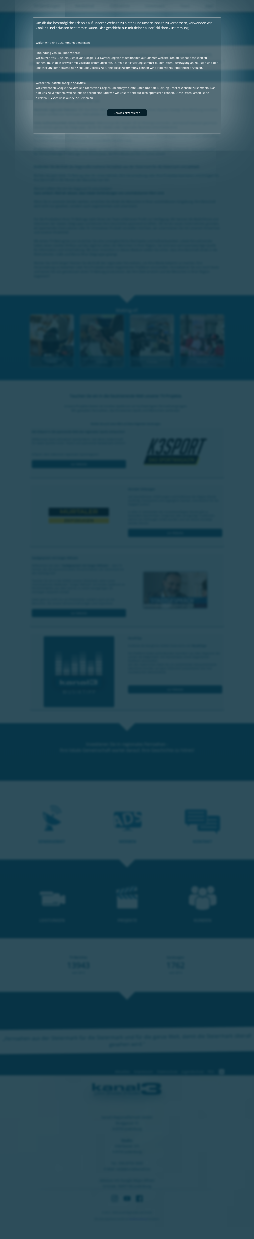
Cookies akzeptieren (127, 113)
